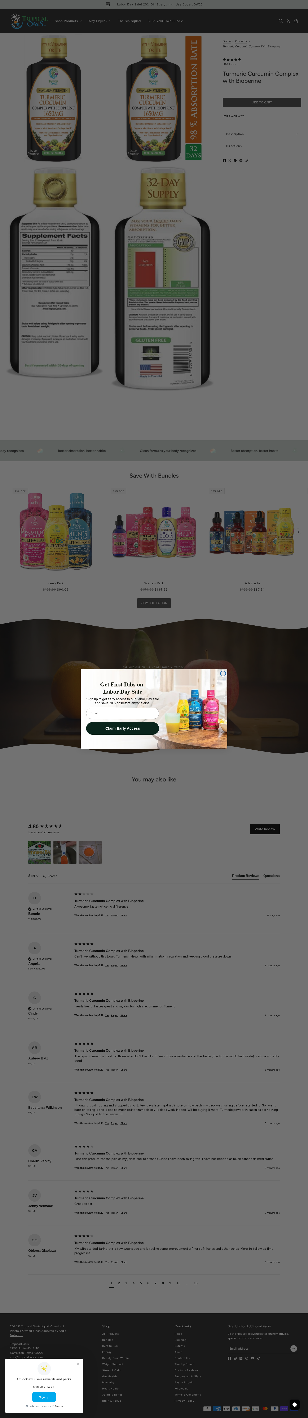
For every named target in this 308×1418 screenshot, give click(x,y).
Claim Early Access (122, 728)
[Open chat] (295, 1405)
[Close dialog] (223, 673)
